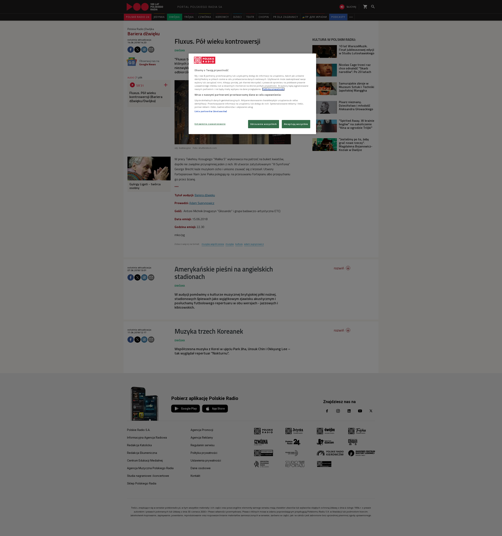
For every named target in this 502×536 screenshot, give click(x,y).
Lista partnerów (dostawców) (211, 111)
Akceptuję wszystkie (296, 124)
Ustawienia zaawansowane (210, 123)
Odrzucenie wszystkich (263, 124)
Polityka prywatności (273, 89)
